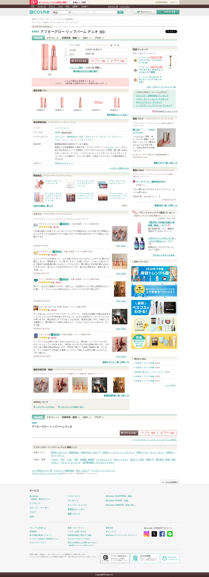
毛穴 (63, 459)
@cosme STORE (118, 500)
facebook (162, 534)
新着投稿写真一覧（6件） (115, 395)
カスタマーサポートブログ (79, 539)
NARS (35, 31)
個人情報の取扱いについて (41, 535)
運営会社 (109, 528)
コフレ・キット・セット (66, 140)
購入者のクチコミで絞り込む (85, 71)
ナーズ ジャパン (62, 128)
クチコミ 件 (76, 68)
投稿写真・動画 (71, 38)
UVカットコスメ (121, 459)
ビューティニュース (77, 505)
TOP (33, 6)
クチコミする (79, 61)
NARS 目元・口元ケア (91, 452)
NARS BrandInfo (67, 132)
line (170, 534)
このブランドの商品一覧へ (72, 407)
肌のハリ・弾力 (137, 459)
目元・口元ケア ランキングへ (160, 87)
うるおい (55, 459)
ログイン (174, 2)
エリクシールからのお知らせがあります (156, 57)
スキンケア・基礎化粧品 (66, 137)
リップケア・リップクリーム (108, 137)
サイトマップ (111, 531)
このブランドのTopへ (45, 407)
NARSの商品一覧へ (42, 206)
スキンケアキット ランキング (149, 102)
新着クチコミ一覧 (115, 362)
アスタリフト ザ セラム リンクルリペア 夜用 (150, 71)
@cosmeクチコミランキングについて (121, 535)
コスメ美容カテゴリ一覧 (42, 471)
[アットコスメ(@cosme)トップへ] (39, 13)
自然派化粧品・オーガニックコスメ (98, 462)
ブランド (52, 6)
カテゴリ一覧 (113, 6)
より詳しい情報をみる (119, 168)
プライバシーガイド (38, 542)
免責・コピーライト (76, 528)
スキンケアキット (87, 140)
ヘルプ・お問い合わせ (77, 531)
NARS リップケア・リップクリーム (119, 452)
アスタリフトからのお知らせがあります (156, 67)
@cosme (41, 497)
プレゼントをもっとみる (164, 255)
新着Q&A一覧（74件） (165, 205)
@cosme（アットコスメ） (88, 473)
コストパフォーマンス (71, 462)
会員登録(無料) (161, 2)
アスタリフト (143, 67)
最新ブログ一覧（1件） (164, 163)
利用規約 (33, 531)
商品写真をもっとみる (117, 115)
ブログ (60, 6)
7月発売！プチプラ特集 (144, 367)
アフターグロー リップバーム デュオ (69, 32)
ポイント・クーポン (39, 507)
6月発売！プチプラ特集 (144, 376)
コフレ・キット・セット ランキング (152, 99)
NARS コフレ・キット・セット (150, 452)
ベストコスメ (125, 6)
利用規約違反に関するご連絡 (79, 535)
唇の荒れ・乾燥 (163, 459)
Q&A (67, 6)
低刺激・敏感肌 (87, 459)
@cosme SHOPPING (119, 496)
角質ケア (150, 459)
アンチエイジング (104, 459)
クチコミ (53, 38)
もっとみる (170, 385)
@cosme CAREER (121, 505)
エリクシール (143, 57)
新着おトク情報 (79, 2)
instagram (146, 534)
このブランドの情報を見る (42, 26)
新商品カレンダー (76, 509)
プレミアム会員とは (38, 528)
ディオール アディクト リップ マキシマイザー (150, 79)
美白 (76, 459)
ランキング (41, 6)
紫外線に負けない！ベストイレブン (149, 372)
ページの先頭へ (155, 440)
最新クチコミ (74, 514)
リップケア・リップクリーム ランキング (154, 105)
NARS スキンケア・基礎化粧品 (65, 452)
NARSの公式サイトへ (64, 163)
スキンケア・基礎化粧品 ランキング (152, 95)
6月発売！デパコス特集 (144, 381)
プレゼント (73, 500)
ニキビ (70, 459)
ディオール (143, 77)
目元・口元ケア (86, 137)
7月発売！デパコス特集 (144, 363)
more (124, 205)
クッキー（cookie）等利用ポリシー (44, 539)
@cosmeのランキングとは (166, 111)
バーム (110, 147)
